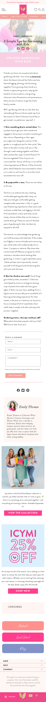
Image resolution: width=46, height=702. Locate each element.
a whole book (35, 76)
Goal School (23, 637)
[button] (4, 9)
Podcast (23, 626)
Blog (23, 648)
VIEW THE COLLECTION (23, 513)
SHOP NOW (23, 591)
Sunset (4, 16)
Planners (34, 16)
